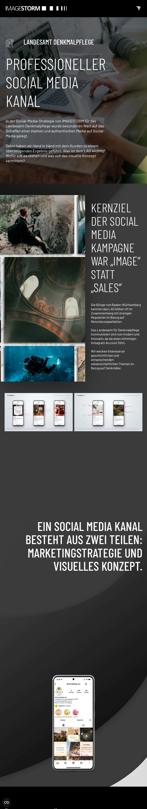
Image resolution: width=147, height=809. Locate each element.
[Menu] (138, 8)
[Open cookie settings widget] (6, 802)
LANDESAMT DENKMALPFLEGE (59, 42)
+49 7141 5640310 (71, 804)
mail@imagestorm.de (127, 804)
